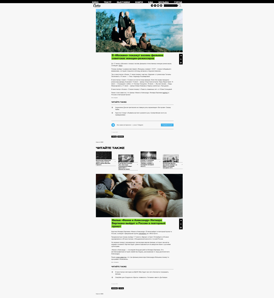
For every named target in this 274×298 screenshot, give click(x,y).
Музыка (163, 2)
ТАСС (120, 65)
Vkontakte (155, 5)
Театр (107, 2)
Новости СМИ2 (99, 142)
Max (161, 5)
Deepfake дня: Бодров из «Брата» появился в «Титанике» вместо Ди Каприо (141, 277)
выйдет (165, 92)
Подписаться (167, 125)
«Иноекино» (143, 233)
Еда (150, 2)
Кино (95, 2)
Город (178, 2)
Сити (97, 6)
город (114, 136)
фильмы (120, 136)
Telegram (152, 5)
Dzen (158, 5)
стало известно (121, 257)
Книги (139, 2)
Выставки (123, 2)
